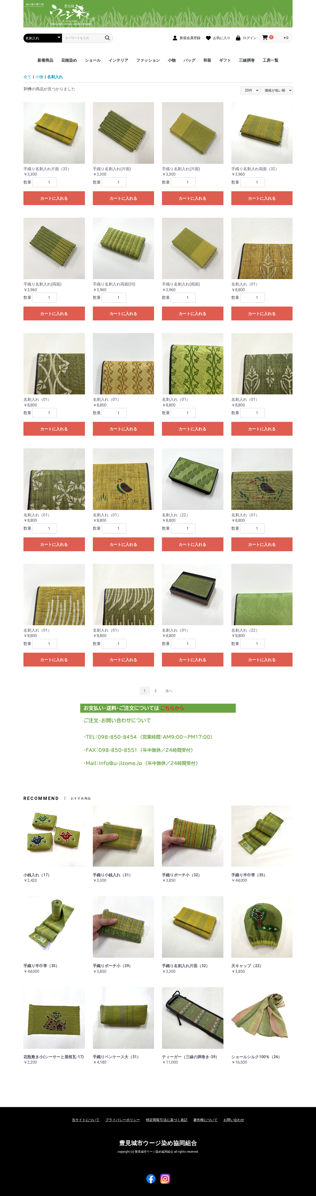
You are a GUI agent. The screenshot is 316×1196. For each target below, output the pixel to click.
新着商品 (45, 60)
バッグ (190, 60)
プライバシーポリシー (122, 1120)
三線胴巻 (247, 60)
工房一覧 (270, 60)
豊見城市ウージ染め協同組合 (158, 1143)
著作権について (205, 1120)
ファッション (148, 60)
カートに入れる (54, 198)
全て (27, 76)
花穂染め (69, 60)
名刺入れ (55, 76)
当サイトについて (85, 1120)
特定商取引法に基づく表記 (166, 1120)
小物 (172, 60)
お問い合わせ (233, 1120)
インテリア (118, 60)
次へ (168, 691)
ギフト (225, 60)
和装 (207, 60)
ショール (93, 60)
